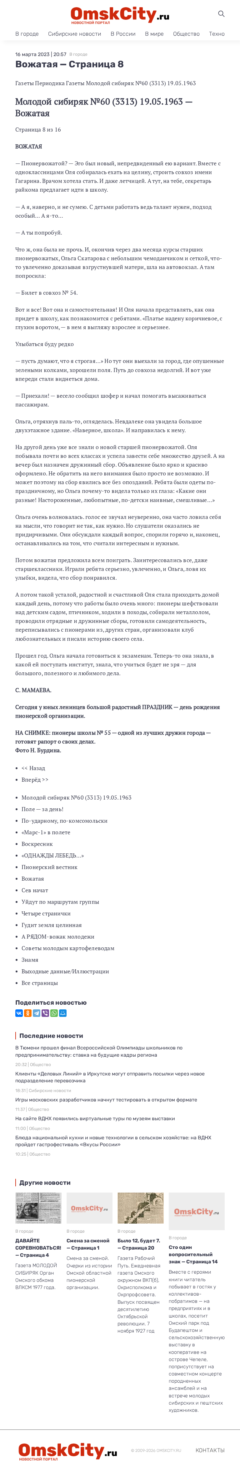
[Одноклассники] (28, 1013)
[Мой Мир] (63, 1013)
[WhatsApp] (54, 1013)
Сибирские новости (74, 33)
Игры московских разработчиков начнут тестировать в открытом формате (106, 1100)
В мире (154, 33)
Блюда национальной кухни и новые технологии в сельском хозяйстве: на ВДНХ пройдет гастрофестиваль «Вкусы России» (113, 1141)
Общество (186, 33)
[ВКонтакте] (19, 1013)
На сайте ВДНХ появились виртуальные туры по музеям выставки (95, 1118)
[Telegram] (36, 1013)
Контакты (210, 1450)
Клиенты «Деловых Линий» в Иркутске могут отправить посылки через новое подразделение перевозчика (110, 1077)
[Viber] (45, 1013)
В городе (27, 33)
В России (123, 33)
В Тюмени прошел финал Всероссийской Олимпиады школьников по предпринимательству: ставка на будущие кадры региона (98, 1051)
